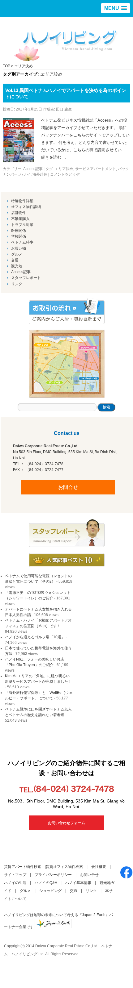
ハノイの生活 (15, 883)
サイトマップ (15, 875)
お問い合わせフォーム (66, 823)
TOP (6, 66)
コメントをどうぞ (65, 174)
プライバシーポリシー (53, 875)
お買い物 (18, 248)
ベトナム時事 (22, 242)
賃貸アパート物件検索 (22, 867)
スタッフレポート (26, 278)
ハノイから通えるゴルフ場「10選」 (35, 637)
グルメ (16, 254)
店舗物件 (18, 213)
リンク (16, 284)
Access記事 (33, 169)
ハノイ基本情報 (78, 883)
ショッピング (50, 891)
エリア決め (64, 169)
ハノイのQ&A (46, 883)
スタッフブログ (67, 533)
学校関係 (18, 236)
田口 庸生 (64, 109)
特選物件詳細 (22, 201)
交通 (15, 260)
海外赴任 (39, 174)
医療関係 (18, 230)
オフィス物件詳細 (26, 207)
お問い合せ (89, 875)
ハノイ (25, 174)
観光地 (16, 266)
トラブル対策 (22, 225)
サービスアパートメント (95, 169)
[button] (115, 8)
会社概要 (98, 867)
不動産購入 (20, 219)
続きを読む (53, 157)
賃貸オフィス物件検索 (64, 867)
